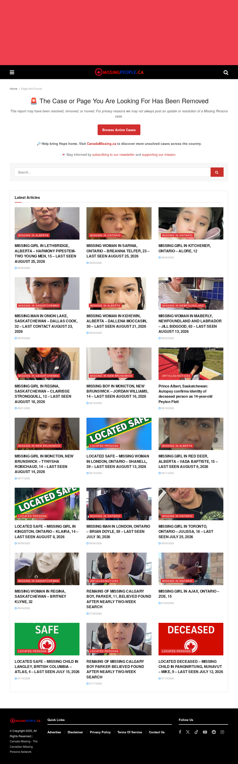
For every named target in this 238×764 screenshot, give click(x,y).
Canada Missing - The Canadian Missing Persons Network (24, 746)
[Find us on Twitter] (188, 732)
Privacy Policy (100, 732)
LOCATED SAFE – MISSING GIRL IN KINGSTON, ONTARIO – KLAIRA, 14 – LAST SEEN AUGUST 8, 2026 (46, 531)
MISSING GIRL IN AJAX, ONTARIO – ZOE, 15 (189, 593)
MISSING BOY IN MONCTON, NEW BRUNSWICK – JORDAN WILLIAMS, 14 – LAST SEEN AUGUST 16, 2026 (117, 391)
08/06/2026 (95, 543)
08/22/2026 (167, 338)
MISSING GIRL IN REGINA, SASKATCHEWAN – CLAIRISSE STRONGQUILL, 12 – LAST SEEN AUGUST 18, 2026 (43, 393)
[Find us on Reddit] (214, 732)
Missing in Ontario (105, 235)
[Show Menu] (12, 72)
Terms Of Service (129, 732)
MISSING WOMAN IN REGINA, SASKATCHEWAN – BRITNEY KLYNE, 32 (40, 596)
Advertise (54, 732)
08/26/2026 (23, 268)
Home (13, 88)
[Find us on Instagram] (222, 732)
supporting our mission (158, 154)
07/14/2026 (167, 678)
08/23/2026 (95, 332)
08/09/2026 (23, 543)
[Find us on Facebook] (180, 732)
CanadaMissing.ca (101, 143)
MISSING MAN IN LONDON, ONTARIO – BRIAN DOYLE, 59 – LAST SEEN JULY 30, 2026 (118, 531)
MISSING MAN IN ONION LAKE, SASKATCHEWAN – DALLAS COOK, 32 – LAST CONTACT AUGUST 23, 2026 (46, 323)
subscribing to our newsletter (113, 154)
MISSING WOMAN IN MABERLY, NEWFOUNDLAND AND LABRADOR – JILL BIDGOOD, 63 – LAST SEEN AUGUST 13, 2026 (190, 323)
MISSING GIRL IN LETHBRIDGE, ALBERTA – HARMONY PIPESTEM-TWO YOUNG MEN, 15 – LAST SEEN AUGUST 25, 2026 (45, 253)
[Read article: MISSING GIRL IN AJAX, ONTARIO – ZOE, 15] (191, 569)
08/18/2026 (167, 408)
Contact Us (157, 732)
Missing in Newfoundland (183, 305)
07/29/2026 (95, 613)
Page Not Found (31, 88)
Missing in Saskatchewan (38, 305)
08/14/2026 (95, 473)
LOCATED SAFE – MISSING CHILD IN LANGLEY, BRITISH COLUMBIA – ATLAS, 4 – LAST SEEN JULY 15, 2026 (47, 666)
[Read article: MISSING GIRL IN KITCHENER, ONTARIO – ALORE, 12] (191, 223)
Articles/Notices (176, 375)
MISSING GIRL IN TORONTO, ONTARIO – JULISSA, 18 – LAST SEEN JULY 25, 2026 (186, 531)
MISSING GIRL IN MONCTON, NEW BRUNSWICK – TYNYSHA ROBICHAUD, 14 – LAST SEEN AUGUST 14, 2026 (44, 463)
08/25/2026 (23, 338)
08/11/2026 (167, 473)
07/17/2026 (95, 683)
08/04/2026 (23, 608)
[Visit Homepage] (118, 72)
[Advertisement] (119, 32)
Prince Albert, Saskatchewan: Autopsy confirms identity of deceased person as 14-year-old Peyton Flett (185, 393)
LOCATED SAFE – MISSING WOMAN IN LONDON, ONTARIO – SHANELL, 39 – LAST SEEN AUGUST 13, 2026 (117, 461)
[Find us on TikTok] (196, 732)
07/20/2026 (167, 603)
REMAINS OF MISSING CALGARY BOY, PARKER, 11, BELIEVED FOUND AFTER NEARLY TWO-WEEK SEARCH (118, 598)
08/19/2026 (95, 403)
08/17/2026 (23, 478)
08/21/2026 (23, 408)
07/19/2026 (23, 678)
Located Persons (104, 445)
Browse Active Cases (119, 129)
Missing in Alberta (33, 235)
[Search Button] (226, 72)
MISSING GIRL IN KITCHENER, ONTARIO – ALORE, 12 (185, 248)
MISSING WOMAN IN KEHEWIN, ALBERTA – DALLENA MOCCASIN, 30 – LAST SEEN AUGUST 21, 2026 (116, 321)
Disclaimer (75, 732)
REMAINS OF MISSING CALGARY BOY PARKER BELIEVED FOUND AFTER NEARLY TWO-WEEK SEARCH (115, 669)
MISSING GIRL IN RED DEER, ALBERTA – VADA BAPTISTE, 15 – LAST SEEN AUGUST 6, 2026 (188, 461)
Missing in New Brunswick (111, 375)
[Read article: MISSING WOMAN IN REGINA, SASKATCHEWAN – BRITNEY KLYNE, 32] (47, 569)
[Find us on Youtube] (205, 732)
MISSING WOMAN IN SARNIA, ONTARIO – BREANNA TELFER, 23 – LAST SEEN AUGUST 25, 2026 (117, 251)
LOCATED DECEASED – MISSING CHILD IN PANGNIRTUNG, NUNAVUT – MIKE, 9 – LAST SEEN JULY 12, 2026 (191, 666)
